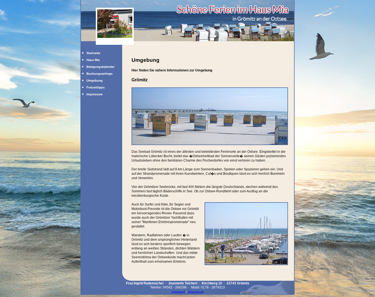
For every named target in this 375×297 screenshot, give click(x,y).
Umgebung (94, 80)
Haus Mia (93, 60)
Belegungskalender (100, 66)
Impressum (94, 94)
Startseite (93, 53)
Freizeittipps (95, 87)
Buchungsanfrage (99, 73)
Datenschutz (196, 291)
